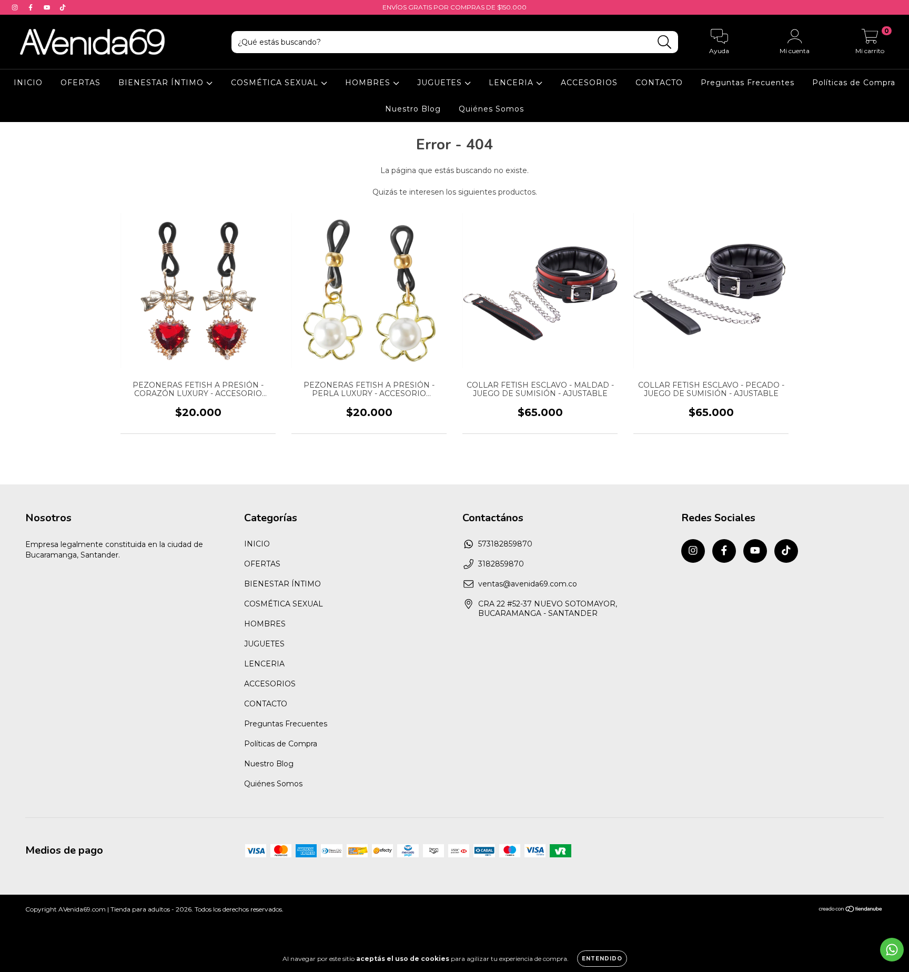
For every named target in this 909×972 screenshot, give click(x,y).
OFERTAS (80, 82)
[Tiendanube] (851, 910)
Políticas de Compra (853, 82)
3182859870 (501, 564)
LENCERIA (512, 82)
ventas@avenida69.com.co (527, 584)
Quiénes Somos (491, 109)
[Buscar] (664, 42)
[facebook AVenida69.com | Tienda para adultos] (31, 7)
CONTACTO (659, 82)
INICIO (28, 82)
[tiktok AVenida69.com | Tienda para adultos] (62, 7)
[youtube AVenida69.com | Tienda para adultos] (48, 7)
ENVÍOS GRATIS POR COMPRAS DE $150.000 (454, 7)
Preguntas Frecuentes (747, 82)
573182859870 (505, 544)
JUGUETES (440, 82)
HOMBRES (369, 82)
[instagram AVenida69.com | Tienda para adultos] (16, 7)
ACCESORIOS (589, 82)
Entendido (602, 958)
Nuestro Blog (413, 109)
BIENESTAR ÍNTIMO (162, 82)
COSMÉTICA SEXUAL (276, 82)
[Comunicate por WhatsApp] (892, 949)
